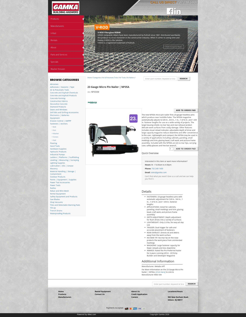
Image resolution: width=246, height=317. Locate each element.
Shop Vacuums (56, 202)
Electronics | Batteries (59, 115)
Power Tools (55, 185)
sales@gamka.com (159, 172)
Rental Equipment (58, 193)
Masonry (54, 168)
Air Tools (122, 77)
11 (151, 70)
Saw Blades (55, 199)
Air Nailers (130, 77)
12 (153, 70)
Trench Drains (56, 210)
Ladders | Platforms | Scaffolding (64, 157)
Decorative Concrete (58, 104)
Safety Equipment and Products (63, 196)
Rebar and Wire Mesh (59, 191)
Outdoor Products (57, 177)
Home (90, 77)
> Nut (54, 130)
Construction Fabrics (59, 101)
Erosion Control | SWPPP (60, 121)
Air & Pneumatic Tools (59, 90)
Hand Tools (55, 146)
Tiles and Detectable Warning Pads (65, 205)
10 (148, 70)
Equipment (55, 118)
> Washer (55, 133)
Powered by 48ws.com (86, 314)
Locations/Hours (175, 291)
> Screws (55, 137)
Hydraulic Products (58, 151)
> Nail (54, 140)
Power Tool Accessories (60, 182)
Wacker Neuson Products (173, 41)
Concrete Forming (57, 98)
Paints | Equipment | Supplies (63, 179)
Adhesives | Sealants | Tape (62, 87)
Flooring (53, 143)
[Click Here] (160, 272)
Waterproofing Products (60, 213)
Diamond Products (58, 107)
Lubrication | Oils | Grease (61, 166)
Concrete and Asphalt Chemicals (64, 92)
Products (62, 294)
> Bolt (54, 127)
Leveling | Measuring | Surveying (64, 160)
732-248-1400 (187, 2)
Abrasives (54, 84)
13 (156, 70)
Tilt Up (53, 208)
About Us (135, 291)
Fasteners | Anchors (59, 123)
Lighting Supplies (57, 163)
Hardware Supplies (58, 149)
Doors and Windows (58, 109)
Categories (97, 77)
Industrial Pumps (57, 154)
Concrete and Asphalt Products (63, 95)
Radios (53, 188)
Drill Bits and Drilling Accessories (64, 112)
